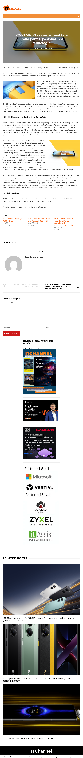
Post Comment (11, 333)
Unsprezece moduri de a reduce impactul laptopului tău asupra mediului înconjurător (58, 286)
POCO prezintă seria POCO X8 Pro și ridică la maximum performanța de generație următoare (39, 619)
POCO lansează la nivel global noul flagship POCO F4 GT (30, 738)
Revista (33, 16)
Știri (17, 16)
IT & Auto (52, 16)
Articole (24, 16)
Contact (69, 16)
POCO (14, 242)
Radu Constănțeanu (50, 48)
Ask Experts (42, 16)
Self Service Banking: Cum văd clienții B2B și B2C (25, 285)
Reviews (61, 16)
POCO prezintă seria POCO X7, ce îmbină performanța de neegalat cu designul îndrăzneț (37, 679)
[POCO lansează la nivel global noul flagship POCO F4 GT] (41, 709)
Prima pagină (8, 16)
